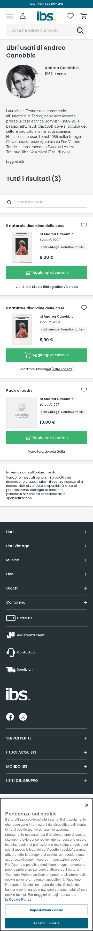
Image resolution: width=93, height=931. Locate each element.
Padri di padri (19, 390)
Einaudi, (46, 240)
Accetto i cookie (46, 922)
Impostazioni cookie (46, 909)
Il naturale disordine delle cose (35, 225)
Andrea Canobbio (58, 234)
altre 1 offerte (62, 369)
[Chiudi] (86, 805)
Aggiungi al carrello (50, 272)
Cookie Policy (20, 899)
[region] (46, 864)
